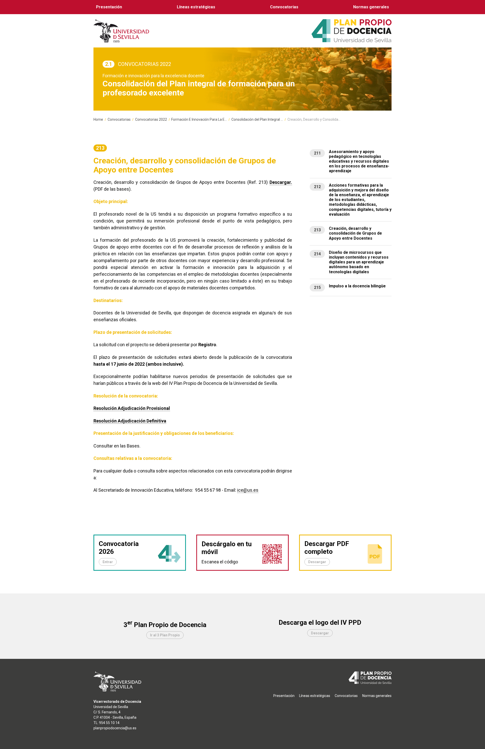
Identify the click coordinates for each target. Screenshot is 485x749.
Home (98, 119)
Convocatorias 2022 (151, 119)
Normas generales (371, 7)
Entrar (108, 562)
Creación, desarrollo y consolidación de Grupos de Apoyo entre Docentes (355, 233)
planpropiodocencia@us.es (114, 728)
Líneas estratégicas (196, 7)
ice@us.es (247, 490)
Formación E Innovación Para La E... (199, 119)
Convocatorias (284, 7)
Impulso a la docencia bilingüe (357, 286)
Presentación (109, 7)
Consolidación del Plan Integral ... (257, 119)
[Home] (351, 30)
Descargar (317, 562)
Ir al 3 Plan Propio (165, 635)
